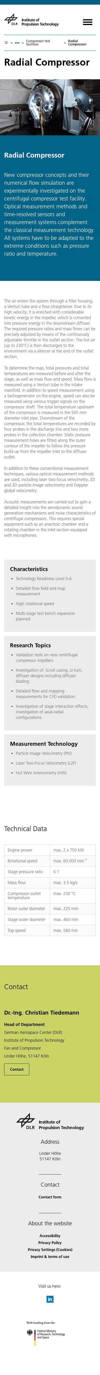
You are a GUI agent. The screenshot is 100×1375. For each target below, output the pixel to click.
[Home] (6, 42)
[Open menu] (88, 20)
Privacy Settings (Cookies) (50, 1249)
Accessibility (50, 1235)
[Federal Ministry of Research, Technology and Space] (50, 1350)
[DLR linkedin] (50, 1301)
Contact (16, 1069)
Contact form (50, 1196)
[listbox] (17, 43)
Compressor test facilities (38, 42)
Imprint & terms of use (50, 1256)
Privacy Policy (50, 1242)
